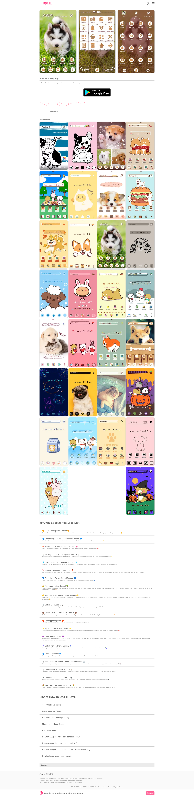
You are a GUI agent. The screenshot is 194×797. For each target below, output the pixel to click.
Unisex (63, 104)
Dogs (44, 104)
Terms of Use (102, 787)
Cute (81, 104)
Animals (53, 104)
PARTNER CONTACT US (89, 787)
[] (151, 765)
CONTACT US (75, 787)
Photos (72, 104)
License (121, 787)
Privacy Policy (112, 787)
